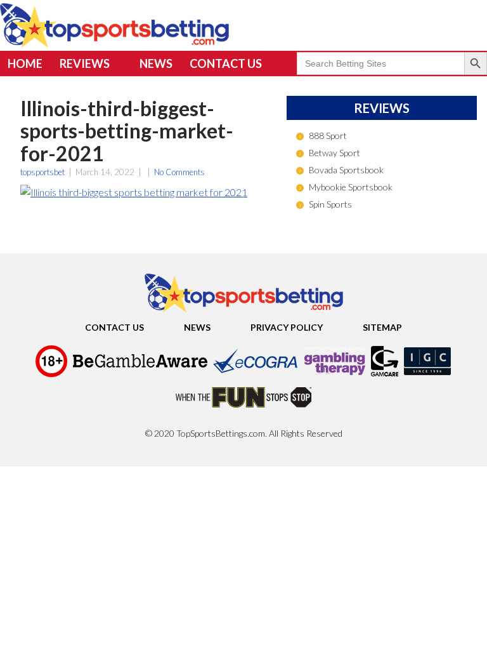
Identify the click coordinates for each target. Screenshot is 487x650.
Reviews (85, 63)
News (156, 63)
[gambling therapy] (334, 374)
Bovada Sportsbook (346, 169)
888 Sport (328, 135)
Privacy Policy (286, 327)
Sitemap (382, 327)
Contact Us (226, 63)
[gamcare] (384, 374)
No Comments (179, 172)
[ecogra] (255, 374)
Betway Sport (334, 152)
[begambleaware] (140, 374)
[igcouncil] (427, 374)
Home (25, 63)
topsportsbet (42, 172)
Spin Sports (330, 204)
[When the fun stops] (243, 411)
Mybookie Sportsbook (351, 187)
